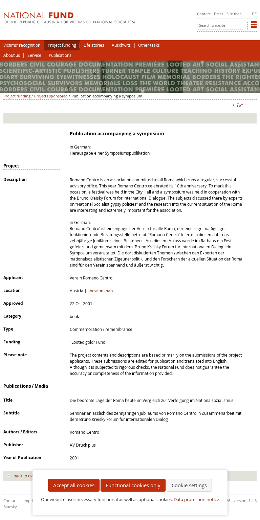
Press (218, 13)
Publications (60, 55)
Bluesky (10, 506)
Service (34, 55)
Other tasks (149, 45)
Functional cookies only (133, 485)
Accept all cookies (73, 485)
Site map (234, 13)
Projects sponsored (51, 95)
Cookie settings (189, 485)
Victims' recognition (21, 45)
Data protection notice (196, 499)
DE (254, 13)
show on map (100, 290)
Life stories (94, 45)
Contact (204, 13)
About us (11, 55)
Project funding (62, 45)
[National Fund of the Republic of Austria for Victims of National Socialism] (69, 22)
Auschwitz (121, 45)
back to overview (29, 475)
